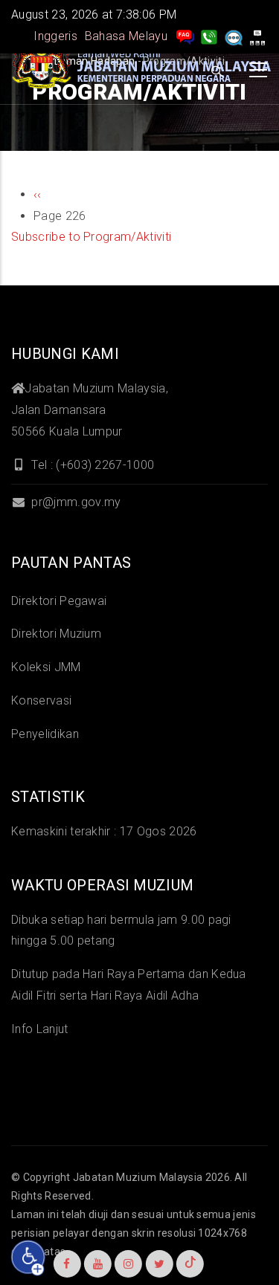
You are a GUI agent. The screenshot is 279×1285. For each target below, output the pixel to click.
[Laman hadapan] (141, 66)
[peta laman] (257, 36)
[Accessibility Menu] (28, 1257)
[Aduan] (233, 36)
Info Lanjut (39, 1029)
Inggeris (55, 36)
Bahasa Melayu (126, 36)
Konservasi (41, 700)
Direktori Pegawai (58, 601)
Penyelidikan (45, 734)
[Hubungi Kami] (209, 36)
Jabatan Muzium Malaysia (137, 1177)
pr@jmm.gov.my (74, 502)
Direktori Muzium (56, 634)
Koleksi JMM (46, 667)
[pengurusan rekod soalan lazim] (185, 36)
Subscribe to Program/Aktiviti (91, 237)
